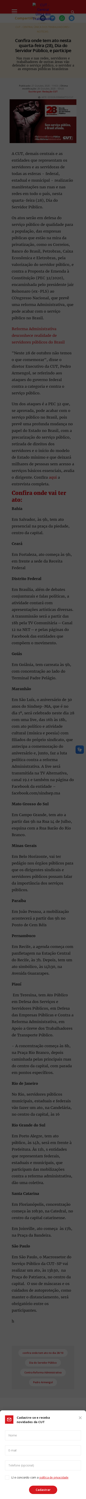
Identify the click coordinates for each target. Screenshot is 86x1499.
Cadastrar (43, 1490)
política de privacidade (53, 1477)
